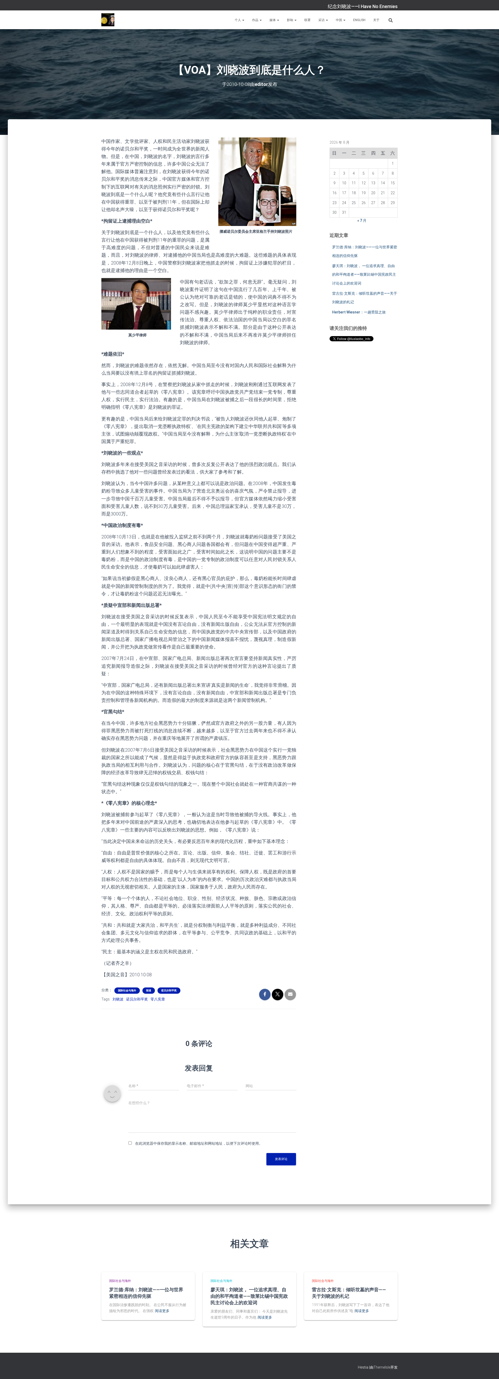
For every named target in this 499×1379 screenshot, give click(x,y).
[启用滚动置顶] (488, 1368)
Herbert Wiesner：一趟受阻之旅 (359, 312)
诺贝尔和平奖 (169, 990)
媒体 (273, 20)
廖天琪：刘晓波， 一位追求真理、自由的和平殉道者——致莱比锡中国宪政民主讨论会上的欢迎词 (364, 274)
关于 (376, 20)
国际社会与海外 (127, 990)
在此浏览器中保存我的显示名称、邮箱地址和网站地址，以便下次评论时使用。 (198, 1143)
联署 (307, 20)
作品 (255, 20)
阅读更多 (162, 1311)
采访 (321, 20)
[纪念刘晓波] (107, 19)
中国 (339, 20)
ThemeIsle (381, 1367)
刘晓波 (118, 999)
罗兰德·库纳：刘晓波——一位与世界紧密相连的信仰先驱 (146, 1292)
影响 (290, 20)
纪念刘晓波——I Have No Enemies (363, 6)
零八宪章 (157, 999)
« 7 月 (361, 220)
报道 (148, 990)
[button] (243, 20)
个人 (238, 20)
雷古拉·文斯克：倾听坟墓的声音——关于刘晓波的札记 (349, 1292)
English (359, 20)
